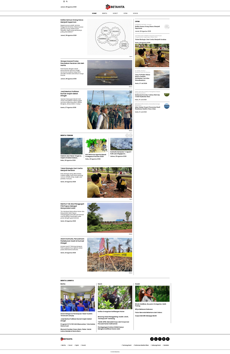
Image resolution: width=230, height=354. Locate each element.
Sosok (135, 13)
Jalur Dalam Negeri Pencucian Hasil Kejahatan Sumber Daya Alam (147, 108)
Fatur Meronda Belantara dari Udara (148, 312)
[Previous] (127, 135)
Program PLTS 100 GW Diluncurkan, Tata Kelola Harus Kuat (78, 325)
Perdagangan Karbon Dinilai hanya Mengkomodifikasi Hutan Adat (111, 328)
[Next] (130, 135)
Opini (125, 13)
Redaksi (166, 345)
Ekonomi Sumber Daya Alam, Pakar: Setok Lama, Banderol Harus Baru (76, 330)
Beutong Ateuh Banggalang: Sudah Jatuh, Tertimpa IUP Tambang (113, 318)
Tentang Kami (126, 345)
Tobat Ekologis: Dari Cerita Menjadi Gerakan (72, 169)
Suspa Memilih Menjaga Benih (146, 316)
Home (94, 13)
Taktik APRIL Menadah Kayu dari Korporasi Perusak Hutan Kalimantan (113, 323)
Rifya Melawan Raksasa (144, 309)
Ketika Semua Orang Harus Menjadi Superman (72, 21)
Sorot (115, 13)
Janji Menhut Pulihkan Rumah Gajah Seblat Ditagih (70, 93)
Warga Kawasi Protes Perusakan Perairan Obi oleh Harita (72, 63)
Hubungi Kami (156, 345)
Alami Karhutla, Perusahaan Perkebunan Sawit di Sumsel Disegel (72, 241)
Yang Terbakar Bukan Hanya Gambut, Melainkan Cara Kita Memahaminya (142, 77)
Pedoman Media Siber (141, 345)
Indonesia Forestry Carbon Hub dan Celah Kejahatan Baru (147, 96)
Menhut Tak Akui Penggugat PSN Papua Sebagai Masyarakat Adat (72, 206)
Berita (104, 13)
